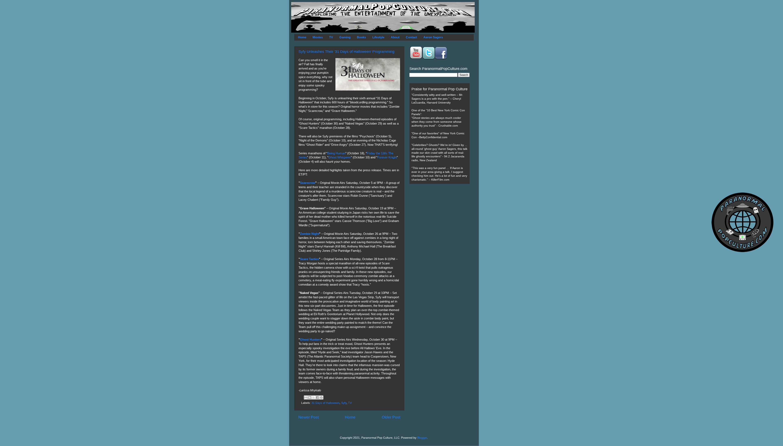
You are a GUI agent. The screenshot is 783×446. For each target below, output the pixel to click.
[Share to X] (314, 397)
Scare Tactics (309, 259)
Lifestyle (378, 37)
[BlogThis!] (310, 397)
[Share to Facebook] (317, 397)
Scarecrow (307, 182)
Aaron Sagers (433, 37)
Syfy (343, 402)
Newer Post (308, 417)
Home (302, 37)
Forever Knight (387, 157)
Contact (411, 37)
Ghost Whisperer (339, 157)
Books (361, 37)
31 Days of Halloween (325, 402)
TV (331, 37)
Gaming (345, 37)
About (395, 37)
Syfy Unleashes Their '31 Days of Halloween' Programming (346, 52)
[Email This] (306, 397)
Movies (318, 37)
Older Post (391, 417)
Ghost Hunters (310, 339)
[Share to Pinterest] (321, 397)
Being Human (336, 153)
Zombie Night (309, 233)
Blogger (422, 437)
